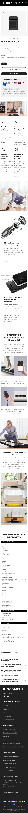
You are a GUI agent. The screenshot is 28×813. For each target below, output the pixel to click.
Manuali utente (7, 736)
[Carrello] (22, 3)
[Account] (19, 3)
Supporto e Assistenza (9, 729)
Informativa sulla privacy (10, 767)
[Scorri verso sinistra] (10, 38)
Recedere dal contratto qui (11, 792)
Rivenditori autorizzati (9, 719)
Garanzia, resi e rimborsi (9, 763)
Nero (4, 64)
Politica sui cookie (8, 770)
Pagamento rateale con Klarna (11, 743)
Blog (4, 712)
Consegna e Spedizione (9, 760)
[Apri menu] (26, 3)
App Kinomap (6, 740)
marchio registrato (13, 809)
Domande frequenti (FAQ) (10, 733)
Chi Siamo (6, 705)
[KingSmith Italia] (7, 3)
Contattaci (6, 709)
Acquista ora (14, 73)
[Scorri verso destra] (17, 38)
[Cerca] (16, 3)
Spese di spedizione (12, 57)
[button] (14, 660)
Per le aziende (7, 716)
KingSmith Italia (10, 806)
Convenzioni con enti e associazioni (13, 747)
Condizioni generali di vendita (11, 756)
